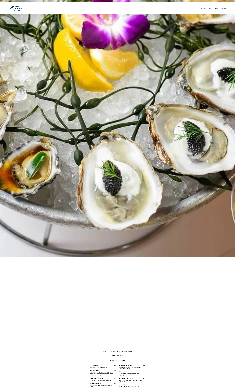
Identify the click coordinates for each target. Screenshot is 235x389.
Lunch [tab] (114, 351)
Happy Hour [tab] (124, 351)
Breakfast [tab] (105, 351)
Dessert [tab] (130, 351)
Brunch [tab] (110, 351)
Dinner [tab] (118, 351)
